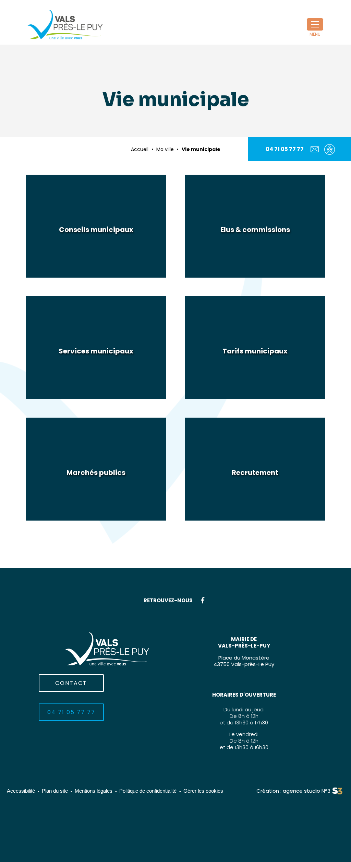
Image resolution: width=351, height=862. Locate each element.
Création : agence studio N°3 (293, 790)
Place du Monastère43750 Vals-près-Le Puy (244, 661)
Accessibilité (21, 791)
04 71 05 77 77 (285, 149)
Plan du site (55, 791)
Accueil (139, 149)
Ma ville (165, 149)
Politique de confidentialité (148, 791)
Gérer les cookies (203, 791)
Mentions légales (93, 791)
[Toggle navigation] (315, 24)
